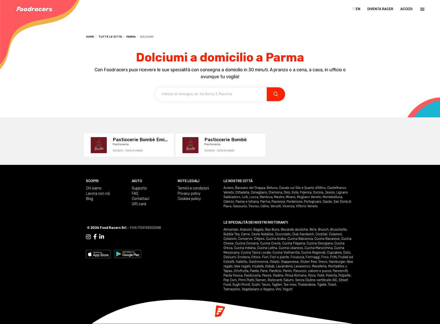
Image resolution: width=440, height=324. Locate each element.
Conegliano (259, 192)
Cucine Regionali (313, 253)
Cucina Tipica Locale (256, 253)
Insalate (258, 266)
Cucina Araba (276, 239)
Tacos (265, 285)
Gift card (139, 204)
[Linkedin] (101, 237)
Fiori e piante (279, 257)
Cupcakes (334, 253)
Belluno (272, 188)
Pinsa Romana (295, 275)
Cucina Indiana (245, 248)
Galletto (241, 262)
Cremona (275, 192)
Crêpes (259, 239)
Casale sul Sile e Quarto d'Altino (302, 188)
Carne (245, 234)
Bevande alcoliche (294, 230)
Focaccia (297, 257)
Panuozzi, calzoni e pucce (312, 271)
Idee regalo (242, 266)
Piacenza (278, 202)
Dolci (346, 253)
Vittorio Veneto (307, 206)
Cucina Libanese (291, 248)
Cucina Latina (267, 248)
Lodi (245, 197)
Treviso (253, 206)
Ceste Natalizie (262, 234)
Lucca (253, 197)
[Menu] (422, 9)
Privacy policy (189, 193)
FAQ (135, 193)
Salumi (288, 280)
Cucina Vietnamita (286, 253)
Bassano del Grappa (250, 188)
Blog (89, 199)
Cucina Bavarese (327, 239)
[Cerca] (276, 94)
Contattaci (140, 199)
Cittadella (242, 192)
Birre (313, 230)
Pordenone (294, 202)
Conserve (245, 239)
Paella (254, 271)
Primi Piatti (246, 280)
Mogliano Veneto (309, 197)
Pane (264, 271)
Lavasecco (302, 266)
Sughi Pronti (241, 285)
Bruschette (338, 230)
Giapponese (290, 262)
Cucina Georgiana (320, 243)
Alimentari (230, 230)
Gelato (274, 262)
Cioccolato (283, 234)
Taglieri (277, 285)
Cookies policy (189, 199)
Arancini (246, 230)
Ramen (261, 280)
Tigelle (321, 285)
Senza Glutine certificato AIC (316, 280)
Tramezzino (231, 289)
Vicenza (288, 206)
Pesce (266, 275)
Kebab (270, 266)
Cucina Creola (270, 243)
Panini (287, 271)
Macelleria (319, 266)
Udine (265, 206)
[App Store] (98, 254)
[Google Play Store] (127, 254)
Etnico (256, 257)
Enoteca (244, 257)
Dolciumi (229, 257)
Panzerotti (340, 271)
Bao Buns (272, 230)
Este (295, 192)
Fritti (333, 257)
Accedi (406, 9)
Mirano (290, 197)
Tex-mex (289, 285)
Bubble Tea (231, 234)
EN (358, 9)
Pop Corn (230, 280)
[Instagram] (88, 237)
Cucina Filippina (293, 243)
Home (90, 36)
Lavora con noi (98, 193)
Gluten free (308, 262)
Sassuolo (240, 206)
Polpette (344, 275)
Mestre (279, 197)
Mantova (266, 197)
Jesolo (330, 192)
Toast (332, 285)
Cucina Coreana (246, 243)
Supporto (139, 188)
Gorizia (318, 192)
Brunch (323, 230)
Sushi (256, 285)
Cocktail (321, 234)
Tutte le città (110, 36)
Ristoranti (275, 280)
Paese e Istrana (247, 202)
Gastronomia (258, 262)
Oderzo (228, 202)
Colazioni (335, 234)
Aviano (228, 188)
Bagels (258, 230)
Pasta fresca (232, 275)
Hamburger (337, 262)
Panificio (275, 271)
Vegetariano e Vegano (258, 289)
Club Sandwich (303, 234)
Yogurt (287, 289)
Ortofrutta (241, 271)
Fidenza (305, 192)
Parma (131, 36)
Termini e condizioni (193, 188)
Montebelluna (332, 197)
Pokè (320, 275)
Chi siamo (94, 188)
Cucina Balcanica (300, 239)
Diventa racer (380, 9)
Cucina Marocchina (319, 248)
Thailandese (307, 285)
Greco (322, 262)
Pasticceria (252, 275)
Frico (325, 257)
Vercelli (275, 206)
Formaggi (313, 257)
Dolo (287, 192)
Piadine (278, 275)
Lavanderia (284, 266)
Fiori (265, 257)
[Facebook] (95, 237)
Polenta (331, 275)
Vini (278, 289)
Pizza (312, 275)
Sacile (327, 202)
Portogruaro (312, 202)
